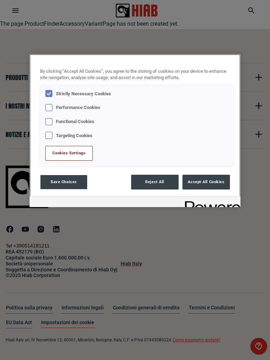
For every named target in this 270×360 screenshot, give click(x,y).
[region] (135, 130)
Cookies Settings (68, 152)
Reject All (154, 181)
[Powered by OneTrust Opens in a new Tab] (210, 202)
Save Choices (64, 181)
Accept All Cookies (206, 181)
